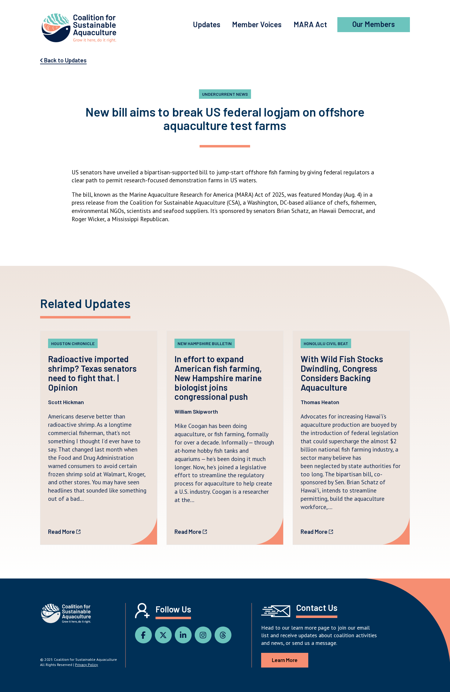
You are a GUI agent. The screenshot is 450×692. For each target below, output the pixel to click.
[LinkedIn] (185, 635)
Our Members (373, 24)
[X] (165, 635)
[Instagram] (205, 635)
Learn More (285, 660)
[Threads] (224, 635)
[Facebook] (145, 635)
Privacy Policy (86, 664)
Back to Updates (65, 60)
